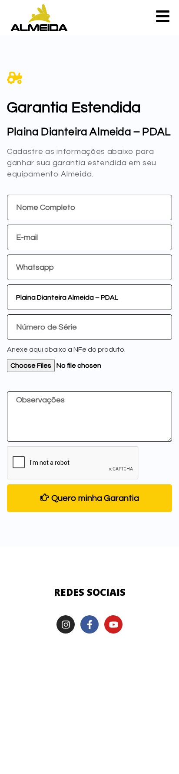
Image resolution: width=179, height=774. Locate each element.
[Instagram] (65, 624)
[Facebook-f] (89, 624)
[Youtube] (113, 624)
